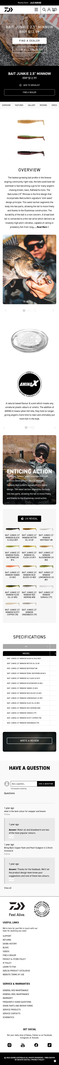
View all (7, 887)
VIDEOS (6, 951)
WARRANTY (8, 998)
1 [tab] (24, 310)
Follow (7, 814)
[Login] (49, 10)
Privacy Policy (37, 1060)
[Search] (44, 10)
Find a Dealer (29, 40)
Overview (6, 105)
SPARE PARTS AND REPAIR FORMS (18, 1005)
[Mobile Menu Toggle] (38, 10)
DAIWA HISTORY (10, 943)
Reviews (43, 105)
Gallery (31, 105)
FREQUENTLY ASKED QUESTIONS (17, 1002)
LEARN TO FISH (9, 966)
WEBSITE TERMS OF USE (13, 974)
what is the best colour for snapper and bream (25, 811)
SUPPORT (7, 936)
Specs (54, 105)
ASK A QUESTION (46, 784)
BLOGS (6, 947)
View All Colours (29, 49)
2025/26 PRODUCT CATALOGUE (16, 970)
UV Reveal (31, 518)
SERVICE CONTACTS (11, 1013)
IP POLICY (7, 963)
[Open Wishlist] (55, 1061)
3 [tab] (35, 310)
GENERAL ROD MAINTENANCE (15, 990)
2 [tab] (29, 310)
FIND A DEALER (9, 955)
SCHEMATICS (8, 1017)
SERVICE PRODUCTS (12, 1009)
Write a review (29, 740)
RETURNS (7, 939)
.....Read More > (41, 226)
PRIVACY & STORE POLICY (14, 959)
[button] (10, 836)
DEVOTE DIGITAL (23, 1060)
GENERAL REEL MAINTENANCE (16, 994)
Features (19, 105)
